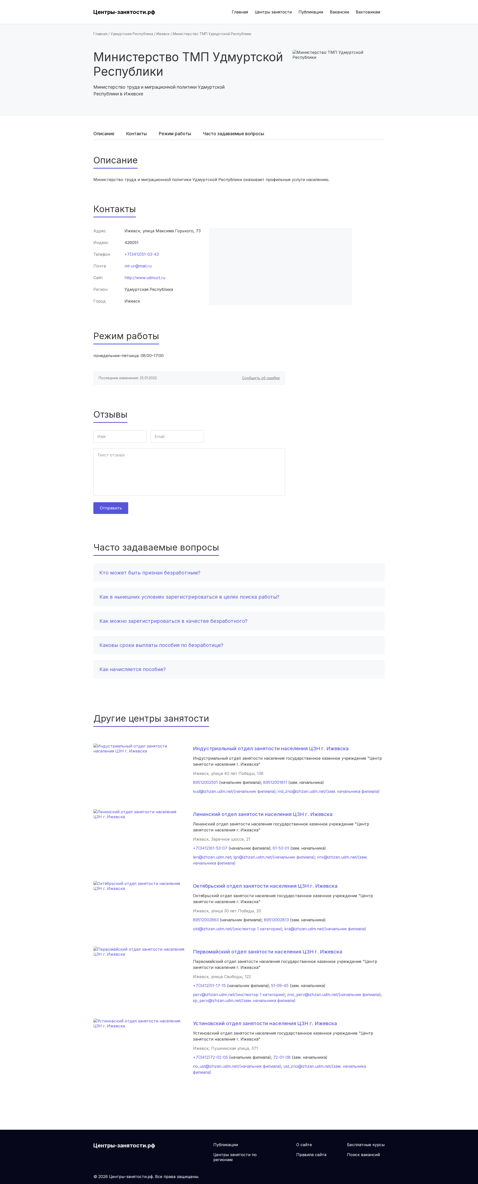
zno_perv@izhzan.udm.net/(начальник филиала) (334, 994)
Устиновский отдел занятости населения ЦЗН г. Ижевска (265, 1023)
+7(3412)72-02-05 (210, 1057)
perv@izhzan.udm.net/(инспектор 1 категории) (239, 994)
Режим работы (175, 133)
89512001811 (275, 782)
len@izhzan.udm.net (212, 857)
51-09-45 (280, 985)
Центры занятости (273, 11)
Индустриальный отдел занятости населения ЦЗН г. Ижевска (271, 748)
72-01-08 (282, 1057)
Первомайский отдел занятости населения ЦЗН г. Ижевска (267, 952)
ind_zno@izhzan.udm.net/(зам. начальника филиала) (329, 791)
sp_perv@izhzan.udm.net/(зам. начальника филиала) (244, 1000)
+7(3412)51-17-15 (209, 985)
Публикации (311, 11)
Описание (103, 133)
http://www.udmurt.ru (144, 277)
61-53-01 (281, 848)
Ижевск (163, 34)
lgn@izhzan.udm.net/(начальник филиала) (274, 857)
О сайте (304, 1144)
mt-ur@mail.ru (138, 265)
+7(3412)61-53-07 (210, 848)
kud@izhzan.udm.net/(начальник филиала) (234, 791)
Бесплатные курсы (366, 1144)
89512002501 (205, 782)
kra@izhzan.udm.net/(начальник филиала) (325, 928)
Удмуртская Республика (132, 34)
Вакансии (339, 11)
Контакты (136, 133)
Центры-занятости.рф (124, 12)
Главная (240, 11)
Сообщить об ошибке (261, 378)
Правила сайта (311, 1154)
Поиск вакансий (363, 1154)
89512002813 (276, 919)
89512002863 (206, 919)
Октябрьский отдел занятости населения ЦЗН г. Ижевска (265, 886)
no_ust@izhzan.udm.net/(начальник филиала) (237, 1066)
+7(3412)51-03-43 (141, 254)
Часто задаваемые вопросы (233, 133)
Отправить (111, 507)
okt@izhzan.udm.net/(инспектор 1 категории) (237, 928)
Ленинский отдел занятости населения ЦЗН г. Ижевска (263, 814)
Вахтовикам (368, 11)
